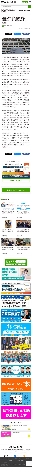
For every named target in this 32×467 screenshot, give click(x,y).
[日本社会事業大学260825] (16, 315)
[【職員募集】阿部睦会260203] (16, 357)
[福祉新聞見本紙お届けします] (16, 412)
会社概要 (27, 458)
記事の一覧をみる (16, 180)
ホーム (2, 9)
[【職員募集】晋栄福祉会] (16, 329)
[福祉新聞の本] (16, 384)
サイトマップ (10, 460)
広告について (10, 458)
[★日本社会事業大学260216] (16, 274)
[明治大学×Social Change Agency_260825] (16, 301)
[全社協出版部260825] (16, 287)
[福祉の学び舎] (16, 398)
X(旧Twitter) (9, 455)
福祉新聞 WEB (8, 3)
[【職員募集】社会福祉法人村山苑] (16, 343)
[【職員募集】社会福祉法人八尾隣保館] (16, 371)
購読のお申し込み (19, 458)
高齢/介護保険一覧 (11, 9)
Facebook (19, 455)
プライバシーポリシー (20, 460)
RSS (27, 455)
